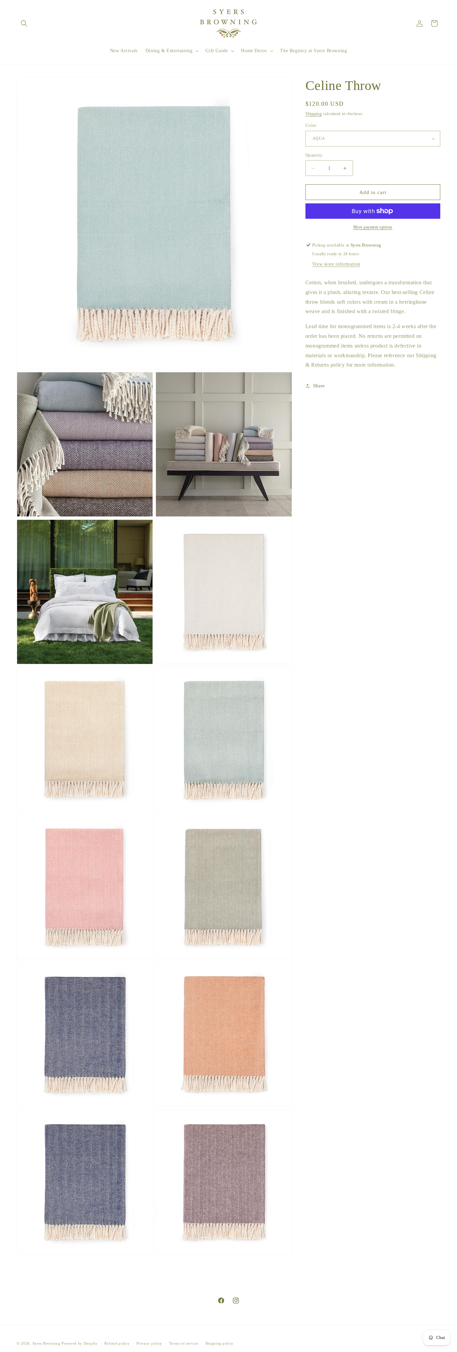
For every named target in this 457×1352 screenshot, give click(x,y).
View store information (336, 264)
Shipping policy (219, 1343)
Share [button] (319, 385)
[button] (24, 23)
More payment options (372, 227)
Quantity (314, 155)
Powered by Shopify (80, 1343)
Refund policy (116, 1343)
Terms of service (183, 1343)
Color (310, 125)
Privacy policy (149, 1343)
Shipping (313, 113)
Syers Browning (46, 1343)
